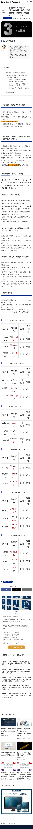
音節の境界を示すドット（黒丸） (17, 79)
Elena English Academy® (11, 2)
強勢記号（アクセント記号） (16, 82)
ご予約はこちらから (16, 647)
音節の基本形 (10, 92)
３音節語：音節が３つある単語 (15, 72)
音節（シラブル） (7, 18)
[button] (6, 589)
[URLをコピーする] (27, 589)
